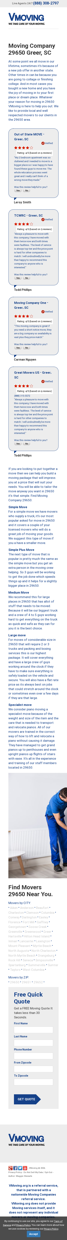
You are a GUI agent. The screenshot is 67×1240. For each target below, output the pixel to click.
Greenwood (33, 931)
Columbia (47, 912)
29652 (38, 982)
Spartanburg (17, 965)
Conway (14, 917)
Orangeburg (46, 955)
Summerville (36, 965)
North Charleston (43, 951)
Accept (33, 1234)
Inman (12, 941)
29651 (26, 982)
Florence (14, 922)
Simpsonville (44, 960)
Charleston (16, 912)
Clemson (32, 912)
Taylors (15, 970)
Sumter (53, 965)
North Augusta (18, 951)
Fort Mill (28, 922)
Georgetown (17, 927)
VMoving (33, 1168)
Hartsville (15, 936)
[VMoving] (34, 20)
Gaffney (42, 922)
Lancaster (27, 941)
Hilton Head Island (37, 936)
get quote (26, 1099)
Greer (47, 931)
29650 (14, 982)
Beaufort (42, 908)
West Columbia (33, 970)
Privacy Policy (15, 1172)
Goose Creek (37, 927)
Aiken (14, 908)
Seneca (28, 960)
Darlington (29, 917)
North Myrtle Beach (21, 955)
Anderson (27, 908)
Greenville (15, 931)
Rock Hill (14, 960)
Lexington (43, 941)
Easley (43, 917)
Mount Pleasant (19, 946)
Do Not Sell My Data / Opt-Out (38, 1172)
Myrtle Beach (42, 946)
